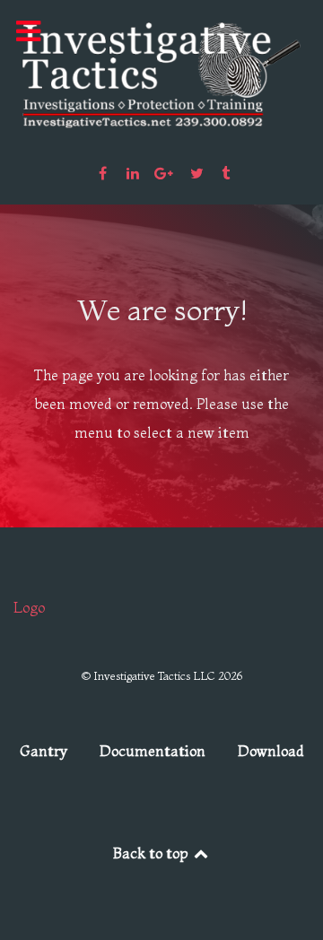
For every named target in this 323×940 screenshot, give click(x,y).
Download (271, 751)
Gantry (43, 751)
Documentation (152, 751)
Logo (29, 607)
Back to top (152, 853)
